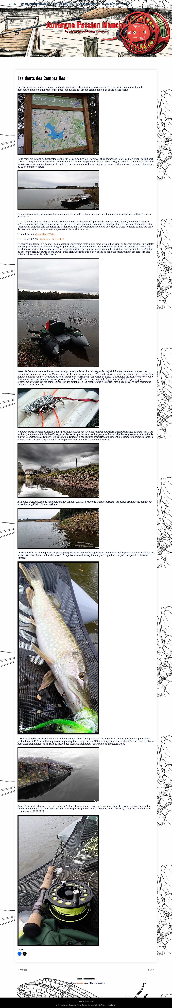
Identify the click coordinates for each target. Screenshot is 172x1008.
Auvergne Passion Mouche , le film (35, 3)
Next (150, 969)
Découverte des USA (110, 3)
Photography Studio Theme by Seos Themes (102, 1005)
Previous (23, 969)
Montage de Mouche (63, 3)
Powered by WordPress (86, 1001)
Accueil (12, 3)
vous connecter (80, 983)
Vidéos (128, 3)
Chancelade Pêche (45, 234)
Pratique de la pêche (87, 3)
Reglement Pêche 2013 (52, 238)
